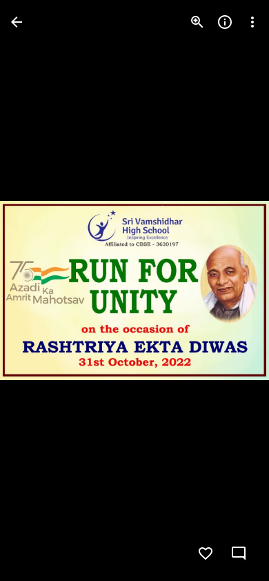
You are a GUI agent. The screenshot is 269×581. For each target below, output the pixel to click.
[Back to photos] (16, 22)
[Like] (205, 553)
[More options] (252, 22)
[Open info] (225, 22)
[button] (38, 290)
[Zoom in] (197, 22)
